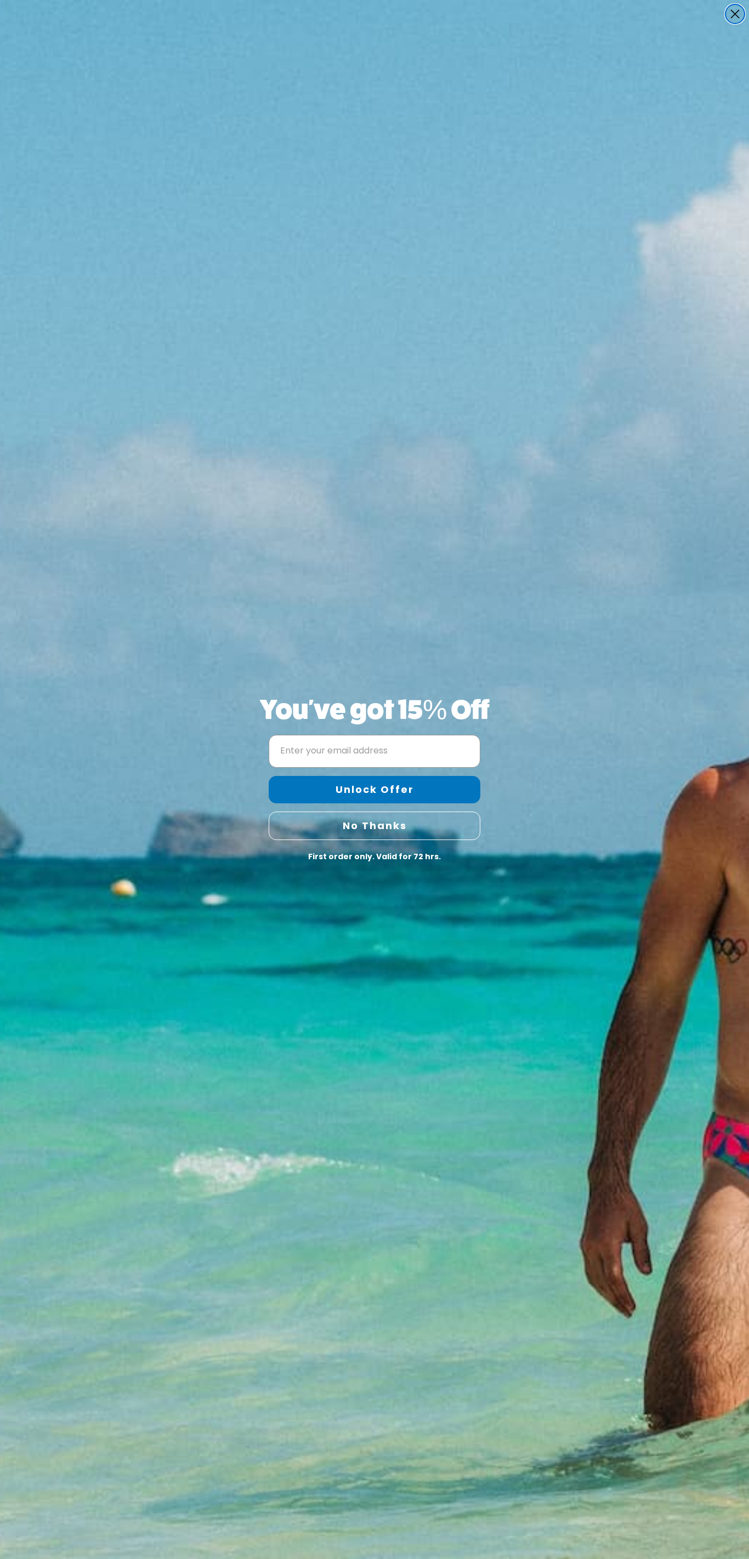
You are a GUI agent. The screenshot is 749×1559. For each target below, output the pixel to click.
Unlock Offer (375, 789)
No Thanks (375, 825)
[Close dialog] (735, 14)
